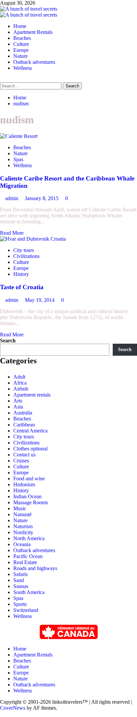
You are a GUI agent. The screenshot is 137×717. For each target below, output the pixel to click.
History (21, 274)
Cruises (21, 460)
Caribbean (24, 424)
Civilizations (26, 256)
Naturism (23, 526)
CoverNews (12, 708)
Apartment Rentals (33, 32)
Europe (21, 50)
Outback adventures (34, 62)
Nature (20, 56)
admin (12, 198)
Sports (20, 604)
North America (29, 538)
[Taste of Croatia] (33, 239)
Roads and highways (35, 568)
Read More (12, 233)
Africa (20, 383)
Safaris (20, 574)
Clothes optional (30, 448)
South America (29, 592)
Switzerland (25, 610)
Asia (18, 407)
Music (19, 508)
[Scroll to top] (2, 714)
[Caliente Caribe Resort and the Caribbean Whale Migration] (19, 136)
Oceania (22, 544)
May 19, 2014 (40, 300)
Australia (22, 413)
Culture (21, 44)
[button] (2, 79)
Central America (30, 430)
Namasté (22, 514)
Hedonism (24, 484)
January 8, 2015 (42, 198)
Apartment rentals (32, 395)
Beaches (22, 38)
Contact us (24, 454)
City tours (23, 250)
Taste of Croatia (22, 287)
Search (8, 340)
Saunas (20, 586)
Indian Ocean (27, 496)
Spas (18, 159)
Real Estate (25, 562)
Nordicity (23, 532)
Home (19, 26)
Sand (18, 580)
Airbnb (20, 389)
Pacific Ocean (28, 556)
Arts (17, 401)
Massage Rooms (30, 502)
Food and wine (29, 478)
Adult (19, 377)
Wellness (22, 68)
